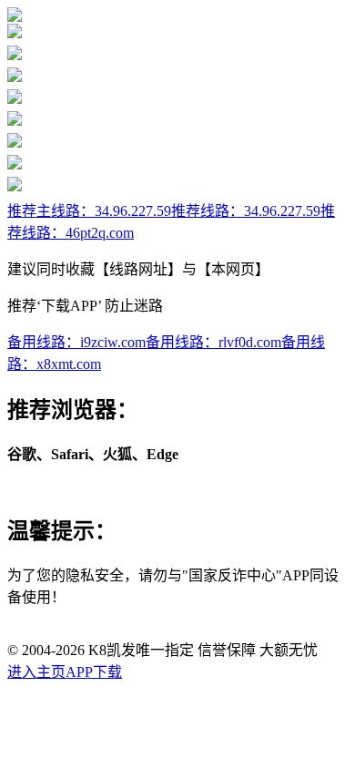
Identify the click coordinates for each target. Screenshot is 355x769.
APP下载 (94, 672)
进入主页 (36, 672)
